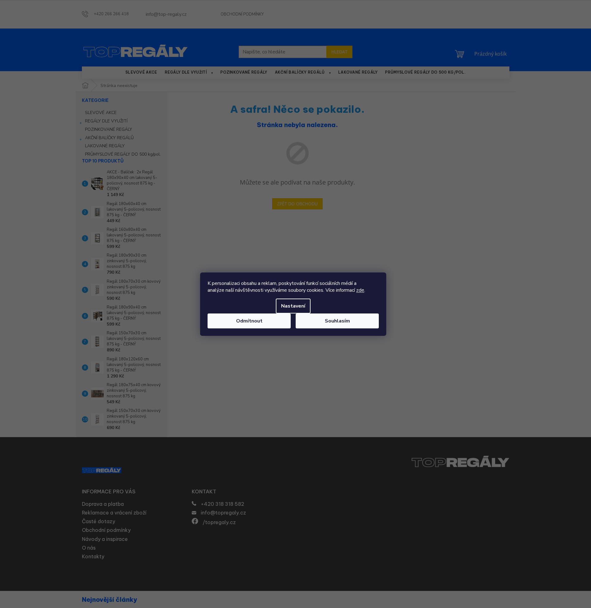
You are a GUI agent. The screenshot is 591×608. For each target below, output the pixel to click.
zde (360, 290)
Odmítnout (249, 321)
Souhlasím (337, 321)
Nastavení (293, 306)
